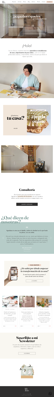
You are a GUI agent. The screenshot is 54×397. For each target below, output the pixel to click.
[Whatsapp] (50, 393)
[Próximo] (50, 238)
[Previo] (3, 238)
